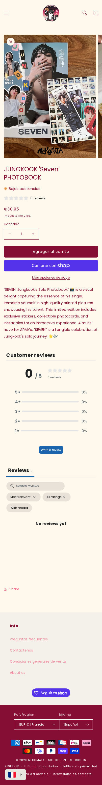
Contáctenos (21, 650)
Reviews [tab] (20, 470)
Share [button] (14, 589)
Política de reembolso (41, 766)
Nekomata (36, 760)
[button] (6, 12)
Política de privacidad (80, 766)
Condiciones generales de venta (38, 661)
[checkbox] (19, 507)
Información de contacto (72, 774)
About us (17, 672)
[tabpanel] (51, 529)
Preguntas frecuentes (29, 639)
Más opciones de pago (51, 277)
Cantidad (12, 224)
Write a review (51, 450)
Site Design (57, 760)
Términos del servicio (32, 774)
